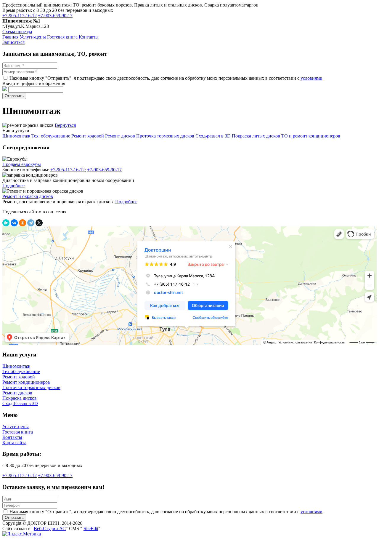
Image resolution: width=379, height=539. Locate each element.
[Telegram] (30, 222)
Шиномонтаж (16, 366)
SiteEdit (90, 528)
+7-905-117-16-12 (19, 15)
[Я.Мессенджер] (5, 222)
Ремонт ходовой (18, 376)
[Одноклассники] (22, 222)
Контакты (12, 437)
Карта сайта (14, 442)
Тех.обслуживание (21, 371)
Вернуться (65, 125)
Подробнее (13, 185)
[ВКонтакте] (14, 222)
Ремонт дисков (17, 392)
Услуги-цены (15, 426)
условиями (311, 78)
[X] (39, 222)
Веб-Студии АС (50, 528)
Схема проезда (17, 31)
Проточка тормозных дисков (31, 387)
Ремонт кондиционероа (26, 382)
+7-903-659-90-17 (55, 15)
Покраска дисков (19, 398)
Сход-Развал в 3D (20, 403)
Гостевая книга (17, 431)
